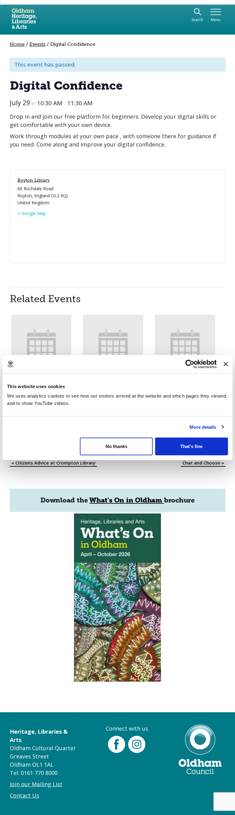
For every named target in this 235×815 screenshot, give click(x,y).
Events (37, 44)
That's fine (191, 446)
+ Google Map (31, 213)
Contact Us (24, 795)
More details (202, 426)
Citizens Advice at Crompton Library (53, 463)
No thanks (116, 446)
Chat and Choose (203, 463)
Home (17, 44)
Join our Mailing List (36, 784)
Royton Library (33, 180)
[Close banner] (226, 364)
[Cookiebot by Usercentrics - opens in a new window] (190, 364)
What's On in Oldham (126, 500)
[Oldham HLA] (24, 21)
